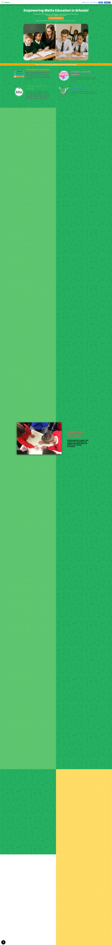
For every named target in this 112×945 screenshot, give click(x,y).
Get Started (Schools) (56, 18)
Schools (84, 2)
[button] (3, 942)
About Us (95, 2)
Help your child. (56, 64)
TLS (91, 2)
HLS (88, 2)
